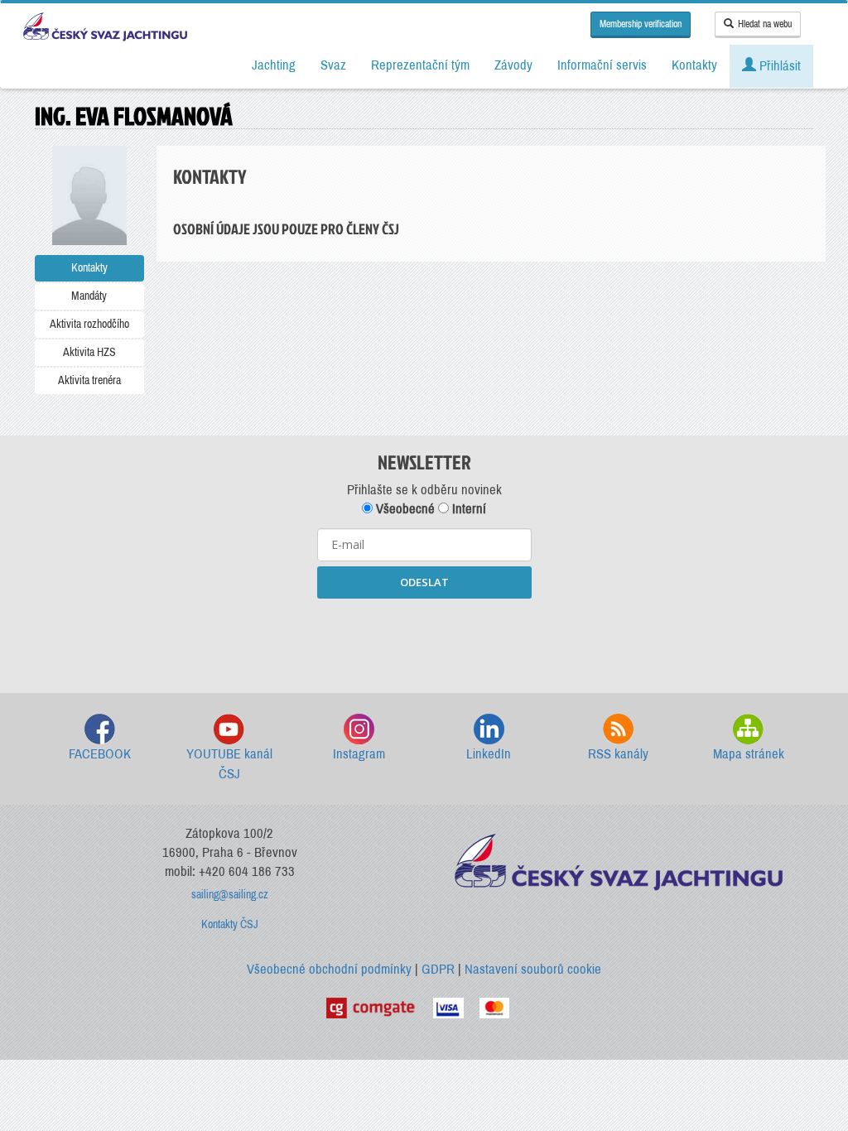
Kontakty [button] (694, 65)
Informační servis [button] (602, 65)
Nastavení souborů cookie (533, 969)
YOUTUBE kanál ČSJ (229, 764)
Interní (467, 509)
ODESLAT (424, 582)
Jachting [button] (274, 65)
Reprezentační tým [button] (420, 65)
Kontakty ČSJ (229, 924)
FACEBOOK (100, 754)
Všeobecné (404, 509)
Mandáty (89, 296)
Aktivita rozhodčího (89, 324)
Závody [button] (513, 65)
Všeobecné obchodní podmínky (329, 969)
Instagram (359, 754)
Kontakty (89, 268)
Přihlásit (778, 66)
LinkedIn (488, 754)
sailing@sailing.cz (229, 894)
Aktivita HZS (89, 352)
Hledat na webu (765, 24)
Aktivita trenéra (89, 380)
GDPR (438, 969)
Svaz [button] (333, 65)
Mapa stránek (748, 754)
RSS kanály (618, 754)
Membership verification (641, 24)
